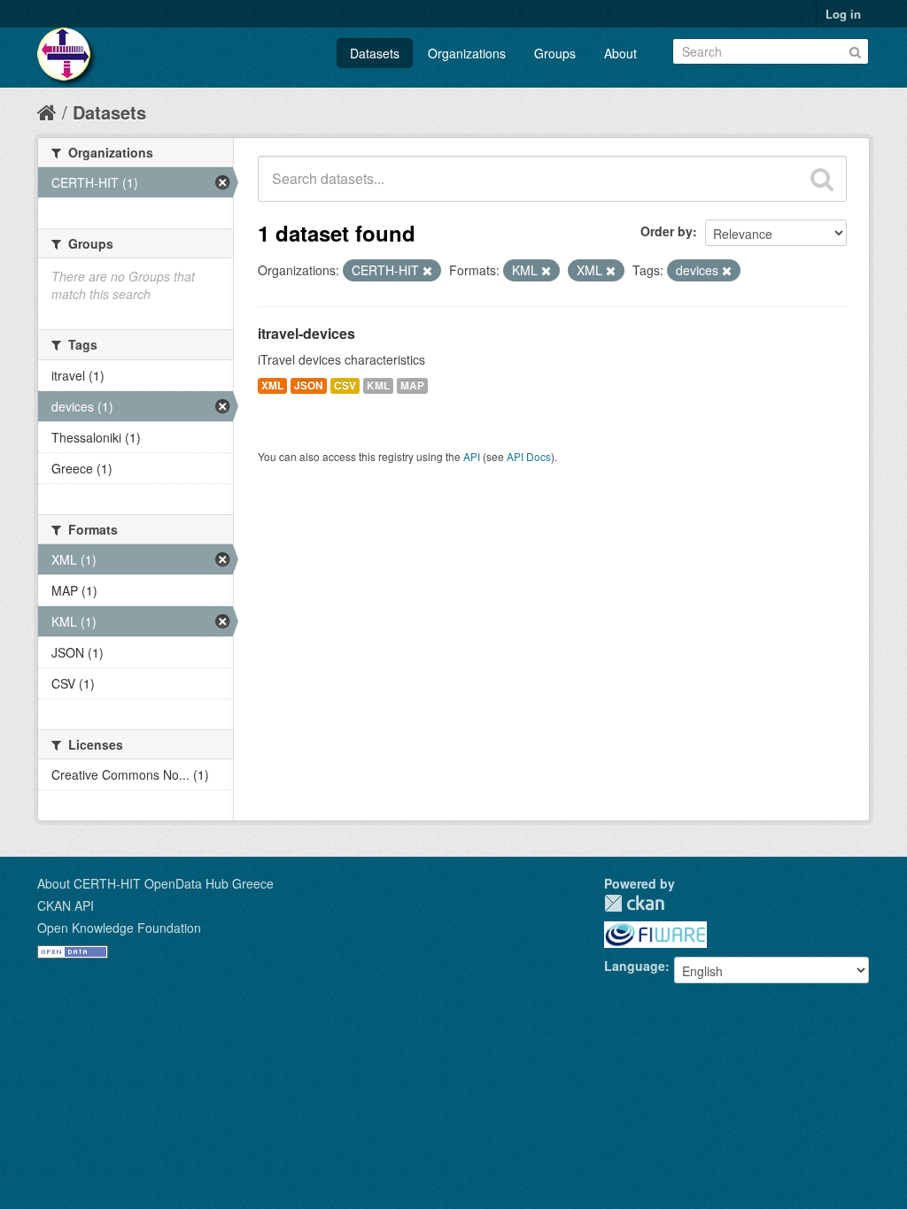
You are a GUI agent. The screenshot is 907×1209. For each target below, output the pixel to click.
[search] (821, 179)
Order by (666, 231)
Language (634, 965)
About (620, 53)
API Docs (529, 456)
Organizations (467, 53)
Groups (555, 53)
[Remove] (427, 271)
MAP (412, 385)
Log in (843, 13)
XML (272, 385)
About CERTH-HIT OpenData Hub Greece (155, 883)
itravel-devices (306, 333)
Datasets (374, 53)
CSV (345, 385)
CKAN (634, 903)
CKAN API (65, 905)
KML (378, 385)
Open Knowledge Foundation (119, 927)
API (471, 456)
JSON (308, 385)
